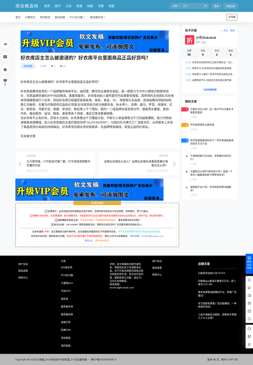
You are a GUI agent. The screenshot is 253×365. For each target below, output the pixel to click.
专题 (101, 6)
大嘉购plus (67, 282)
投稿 (233, 17)
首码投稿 (28, 66)
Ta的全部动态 (210, 89)
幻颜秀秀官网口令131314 (211, 273)
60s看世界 (66, 267)
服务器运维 (67, 314)
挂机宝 (64, 298)
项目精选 (66, 337)
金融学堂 (66, 322)
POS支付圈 (76, 17)
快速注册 (230, 6)
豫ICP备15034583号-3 (103, 359)
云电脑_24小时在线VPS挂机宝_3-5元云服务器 (61, 359)
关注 (226, 30)
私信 (232, 30)
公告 (68, 6)
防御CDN (66, 329)
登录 (216, 6)
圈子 (58, 6)
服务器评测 (96, 17)
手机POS (66, 290)
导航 (111, 6)
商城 (79, 6)
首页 (47, 6)
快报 (90, 6)
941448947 (72, 224)
